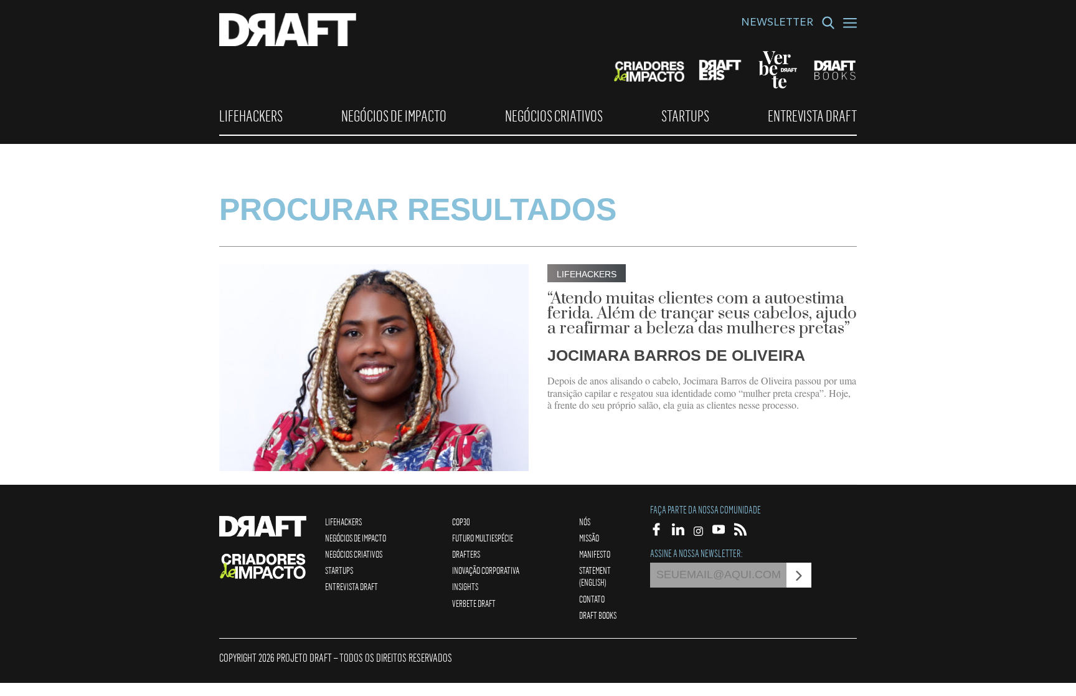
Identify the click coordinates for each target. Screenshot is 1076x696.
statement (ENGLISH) (595, 576)
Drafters (466, 554)
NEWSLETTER (777, 23)
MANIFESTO (594, 554)
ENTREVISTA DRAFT (812, 116)
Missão (589, 537)
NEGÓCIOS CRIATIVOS (554, 116)
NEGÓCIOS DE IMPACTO (393, 116)
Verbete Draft (474, 603)
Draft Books (597, 615)
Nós (584, 521)
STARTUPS (685, 116)
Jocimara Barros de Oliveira (676, 355)
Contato (592, 598)
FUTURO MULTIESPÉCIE (482, 537)
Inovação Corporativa (485, 570)
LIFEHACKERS (251, 116)
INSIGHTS (465, 586)
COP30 (461, 521)
